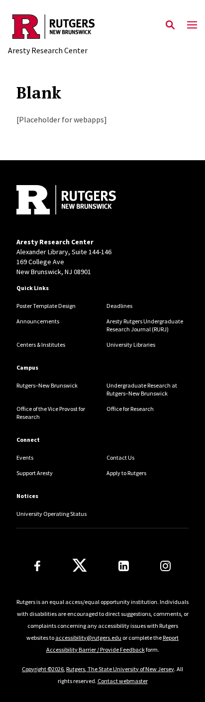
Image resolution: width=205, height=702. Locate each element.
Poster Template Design (46, 305)
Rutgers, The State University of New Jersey (120, 669)
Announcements (37, 321)
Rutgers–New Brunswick (47, 385)
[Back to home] (83, 201)
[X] (80, 565)
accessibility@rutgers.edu (88, 637)
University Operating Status (51, 513)
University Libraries (130, 344)
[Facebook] (37, 566)
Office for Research (130, 408)
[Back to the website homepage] (53, 26)
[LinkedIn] (123, 566)
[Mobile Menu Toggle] (192, 25)
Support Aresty (34, 473)
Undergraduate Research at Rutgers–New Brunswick (141, 389)
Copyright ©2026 (43, 669)
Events (24, 457)
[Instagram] (165, 566)
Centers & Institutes (40, 344)
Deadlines (119, 305)
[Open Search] (170, 25)
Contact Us (120, 457)
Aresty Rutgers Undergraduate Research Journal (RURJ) (144, 325)
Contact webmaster (123, 681)
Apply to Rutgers (126, 473)
